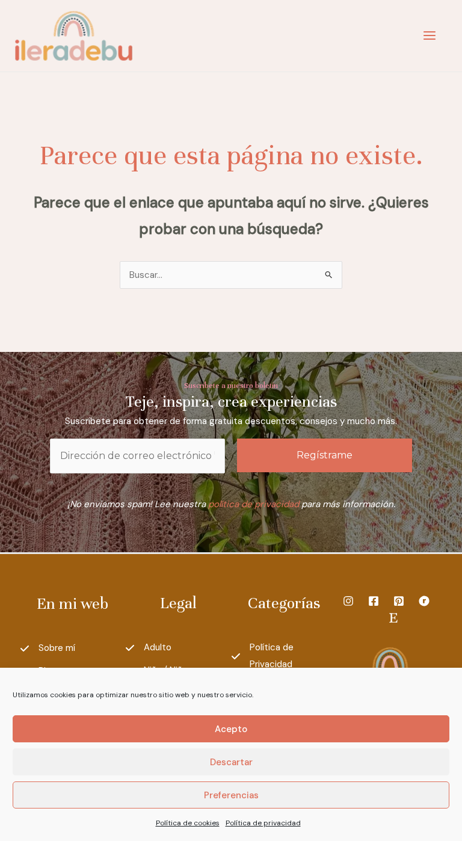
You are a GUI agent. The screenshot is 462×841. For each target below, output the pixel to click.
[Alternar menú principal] (429, 35)
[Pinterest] (398, 601)
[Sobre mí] (47, 648)
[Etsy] (393, 617)
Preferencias (231, 795)
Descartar (231, 762)
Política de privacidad (263, 823)
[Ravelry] (424, 601)
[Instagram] (348, 601)
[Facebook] (373, 601)
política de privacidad (253, 504)
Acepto (231, 729)
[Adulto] (148, 647)
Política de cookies (188, 823)
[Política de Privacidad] (284, 656)
